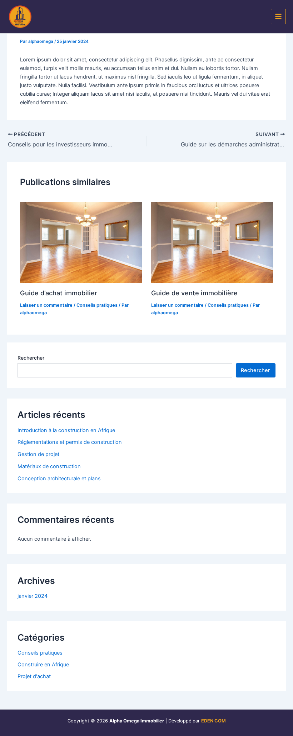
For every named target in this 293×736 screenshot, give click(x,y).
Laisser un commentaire (46, 305)
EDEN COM (213, 721)
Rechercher (31, 358)
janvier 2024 (33, 596)
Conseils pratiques (97, 305)
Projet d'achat (34, 676)
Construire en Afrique (43, 664)
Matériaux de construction (49, 466)
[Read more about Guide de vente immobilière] (212, 242)
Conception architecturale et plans (59, 478)
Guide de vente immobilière (194, 293)
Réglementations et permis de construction (70, 442)
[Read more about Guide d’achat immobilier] (81, 242)
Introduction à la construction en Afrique (66, 430)
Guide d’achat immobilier (58, 293)
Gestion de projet (38, 454)
